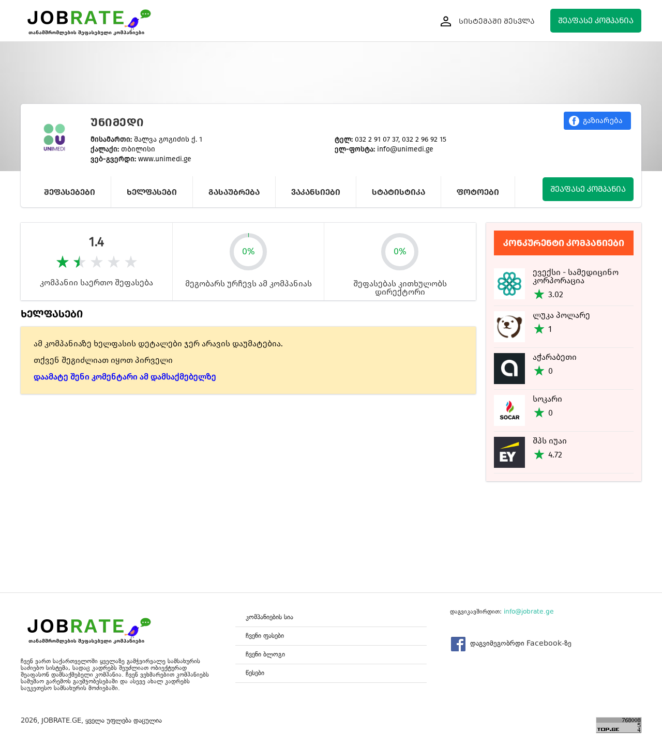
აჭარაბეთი (555, 357)
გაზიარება (603, 120)
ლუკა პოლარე (561, 315)
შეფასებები (69, 192)
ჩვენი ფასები (265, 635)
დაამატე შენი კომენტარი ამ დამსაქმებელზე (125, 376)
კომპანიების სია (269, 617)
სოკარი (547, 399)
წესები (255, 673)
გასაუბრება (234, 192)
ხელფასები (152, 192)
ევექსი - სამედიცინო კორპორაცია (576, 276)
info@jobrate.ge (529, 611)
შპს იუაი (550, 441)
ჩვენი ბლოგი (265, 654)
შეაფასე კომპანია (596, 20)
